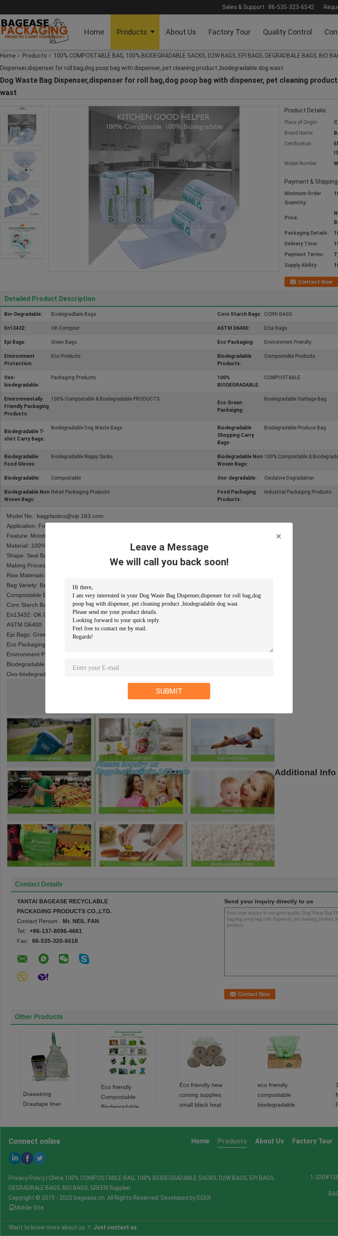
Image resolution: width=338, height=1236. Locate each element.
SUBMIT (169, 691)
